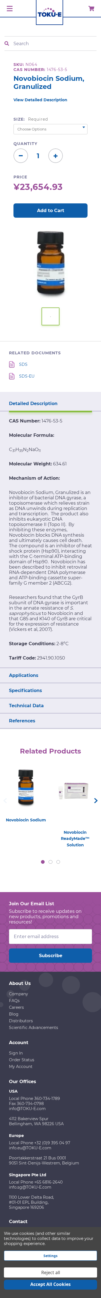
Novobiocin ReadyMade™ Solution (75, 838)
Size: (30, 119)
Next (96, 800)
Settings (50, 1255)
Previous (5, 800)
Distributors (21, 1020)
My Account (21, 1066)
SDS (23, 364)
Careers (16, 1007)
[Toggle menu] (9, 9)
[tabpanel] (25, 793)
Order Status (21, 1059)
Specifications (25, 690)
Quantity (25, 143)
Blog (14, 1014)
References (22, 720)
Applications (23, 675)
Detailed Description (33, 403)
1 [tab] (43, 862)
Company (18, 993)
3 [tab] (58, 862)
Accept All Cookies (50, 1284)
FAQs (14, 1000)
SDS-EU (27, 376)
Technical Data (26, 705)
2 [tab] (50, 862)
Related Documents (35, 352)
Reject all (50, 1272)
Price (20, 177)
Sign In (16, 1053)
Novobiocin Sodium (26, 820)
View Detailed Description (40, 99)
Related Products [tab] (50, 751)
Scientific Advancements (33, 1027)
